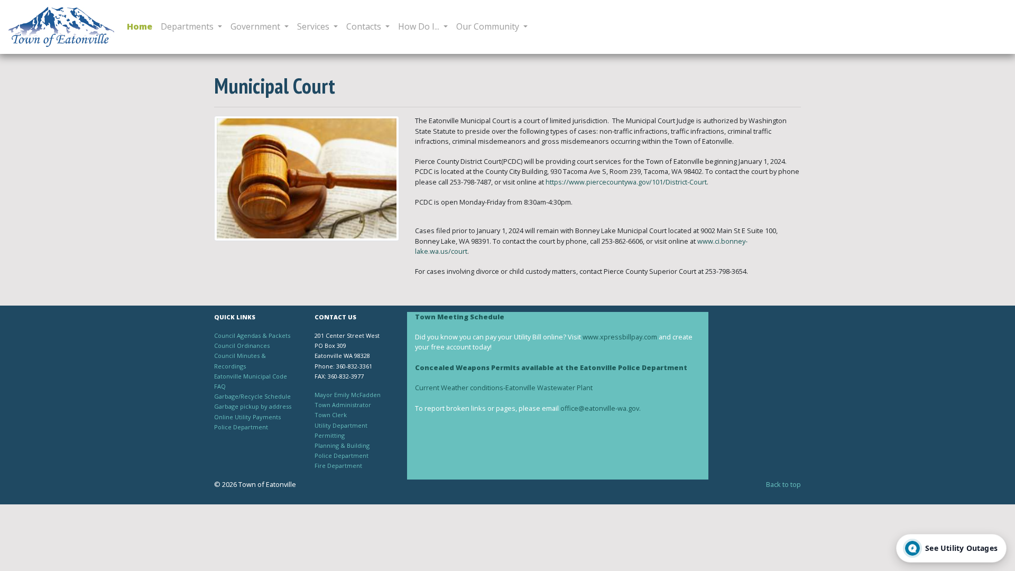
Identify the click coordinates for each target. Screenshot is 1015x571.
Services (314, 26)
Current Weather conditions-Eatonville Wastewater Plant (504, 387)
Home (139, 26)
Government (256, 26)
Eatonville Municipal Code (250, 376)
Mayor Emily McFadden (348, 395)
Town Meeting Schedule (459, 316)
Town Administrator (343, 405)
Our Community (488, 26)
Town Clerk (331, 415)
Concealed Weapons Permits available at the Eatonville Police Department (551, 367)
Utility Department (341, 425)
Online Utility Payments (247, 417)
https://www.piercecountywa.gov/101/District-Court (626, 182)
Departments (188, 26)
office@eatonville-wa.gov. (601, 408)
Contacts (364, 26)
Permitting (330, 435)
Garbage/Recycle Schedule (252, 396)
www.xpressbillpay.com (620, 337)
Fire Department (338, 465)
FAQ (220, 386)
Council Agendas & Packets (252, 335)
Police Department (241, 427)
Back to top (783, 484)
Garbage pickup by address (252, 406)
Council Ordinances (242, 345)
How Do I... (419, 26)
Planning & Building (342, 445)
